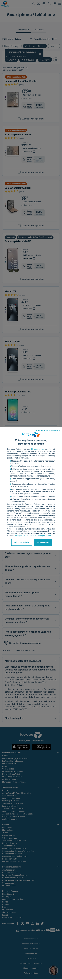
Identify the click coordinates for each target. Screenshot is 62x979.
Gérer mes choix (21, 542)
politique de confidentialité (25, 536)
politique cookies (44, 536)
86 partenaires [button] (37, 449)
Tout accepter (43, 542)
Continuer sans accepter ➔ (48, 430)
